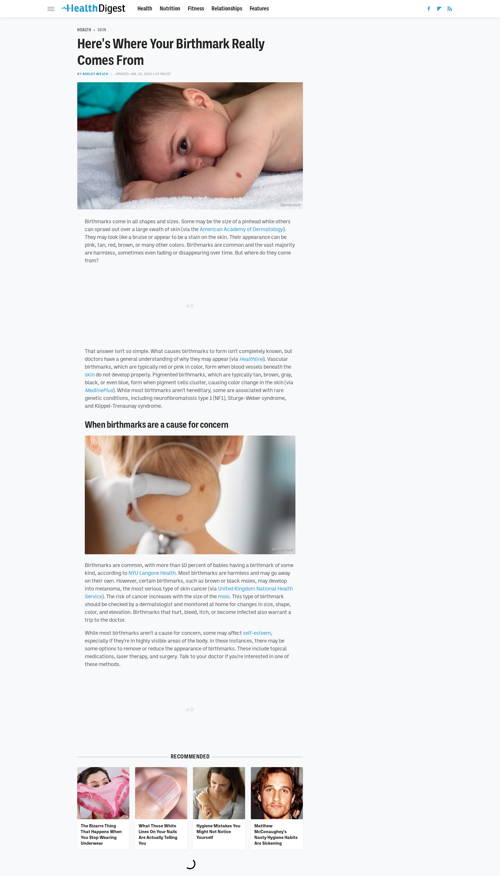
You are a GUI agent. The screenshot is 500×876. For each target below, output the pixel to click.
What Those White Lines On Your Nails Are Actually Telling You (158, 834)
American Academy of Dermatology (241, 229)
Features (259, 8)
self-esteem (257, 633)
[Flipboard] (439, 10)
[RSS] (450, 10)
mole (223, 596)
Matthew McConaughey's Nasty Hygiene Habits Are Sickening (276, 834)
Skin (102, 30)
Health (144, 8)
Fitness (196, 8)
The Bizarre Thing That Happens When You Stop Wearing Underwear (101, 834)
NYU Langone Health (152, 573)
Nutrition (170, 8)
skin (90, 374)
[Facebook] (429, 10)
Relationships (227, 8)
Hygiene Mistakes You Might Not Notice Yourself (218, 831)
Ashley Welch (95, 74)
